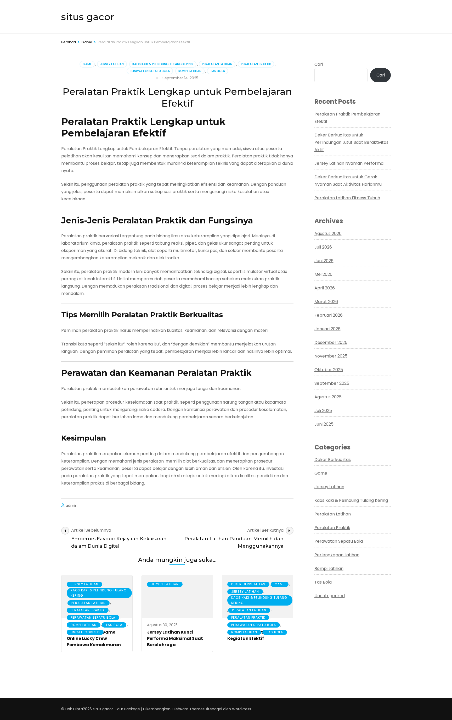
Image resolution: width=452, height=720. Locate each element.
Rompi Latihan (189, 71)
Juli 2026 (323, 247)
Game (87, 64)
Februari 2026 (328, 315)
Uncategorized (85, 632)
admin (71, 505)
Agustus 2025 (328, 397)
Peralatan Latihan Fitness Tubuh (347, 198)
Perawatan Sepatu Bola (150, 71)
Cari (318, 64)
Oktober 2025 (328, 370)
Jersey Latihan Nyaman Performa (348, 163)
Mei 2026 (323, 274)
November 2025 (330, 356)
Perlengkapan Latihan (336, 555)
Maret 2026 (326, 302)
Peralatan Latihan (217, 64)
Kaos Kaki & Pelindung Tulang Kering (162, 64)
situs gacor (87, 17)
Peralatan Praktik (256, 64)
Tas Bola (217, 71)
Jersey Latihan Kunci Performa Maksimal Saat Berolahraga (175, 638)
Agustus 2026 (328, 233)
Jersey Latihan (112, 64)
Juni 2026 (324, 261)
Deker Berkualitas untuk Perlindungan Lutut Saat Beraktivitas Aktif (351, 142)
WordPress (241, 709)
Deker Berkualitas (248, 584)
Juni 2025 (324, 424)
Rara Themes (192, 709)
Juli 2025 (323, 411)
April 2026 (324, 288)
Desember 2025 (330, 342)
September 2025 (331, 383)
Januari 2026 (327, 329)
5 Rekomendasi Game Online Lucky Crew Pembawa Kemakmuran (94, 638)
